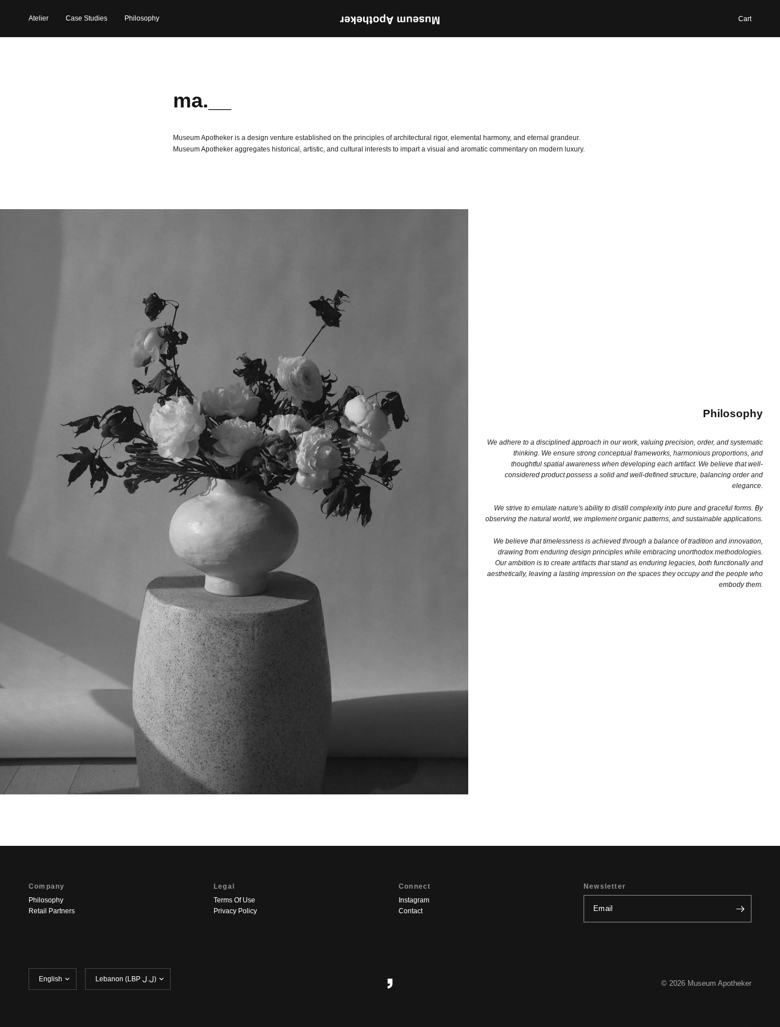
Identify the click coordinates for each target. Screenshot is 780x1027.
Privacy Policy (235, 911)
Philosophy (141, 18)
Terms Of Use (234, 900)
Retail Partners (52, 911)
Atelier (39, 18)
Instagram (414, 900)
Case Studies (86, 18)
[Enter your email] (740, 908)
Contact (411, 911)
